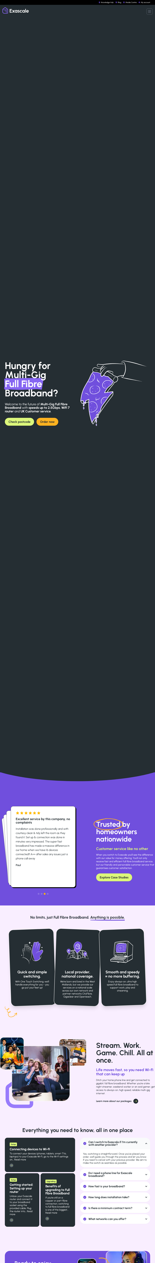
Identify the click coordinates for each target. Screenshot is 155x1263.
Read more (20, 1159)
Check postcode (19, 422)
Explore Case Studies (114, 877)
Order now (47, 422)
